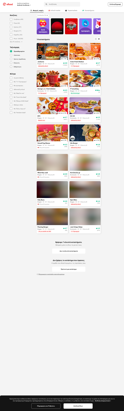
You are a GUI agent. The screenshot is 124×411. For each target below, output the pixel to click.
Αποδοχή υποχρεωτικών (102, 401)
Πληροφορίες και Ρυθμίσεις (46, 406)
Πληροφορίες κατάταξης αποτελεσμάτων (51, 274)
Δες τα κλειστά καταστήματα (69, 251)
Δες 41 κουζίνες (15, 41)
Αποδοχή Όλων (78, 406)
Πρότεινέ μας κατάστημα (69, 269)
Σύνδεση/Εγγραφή (115, 4)
